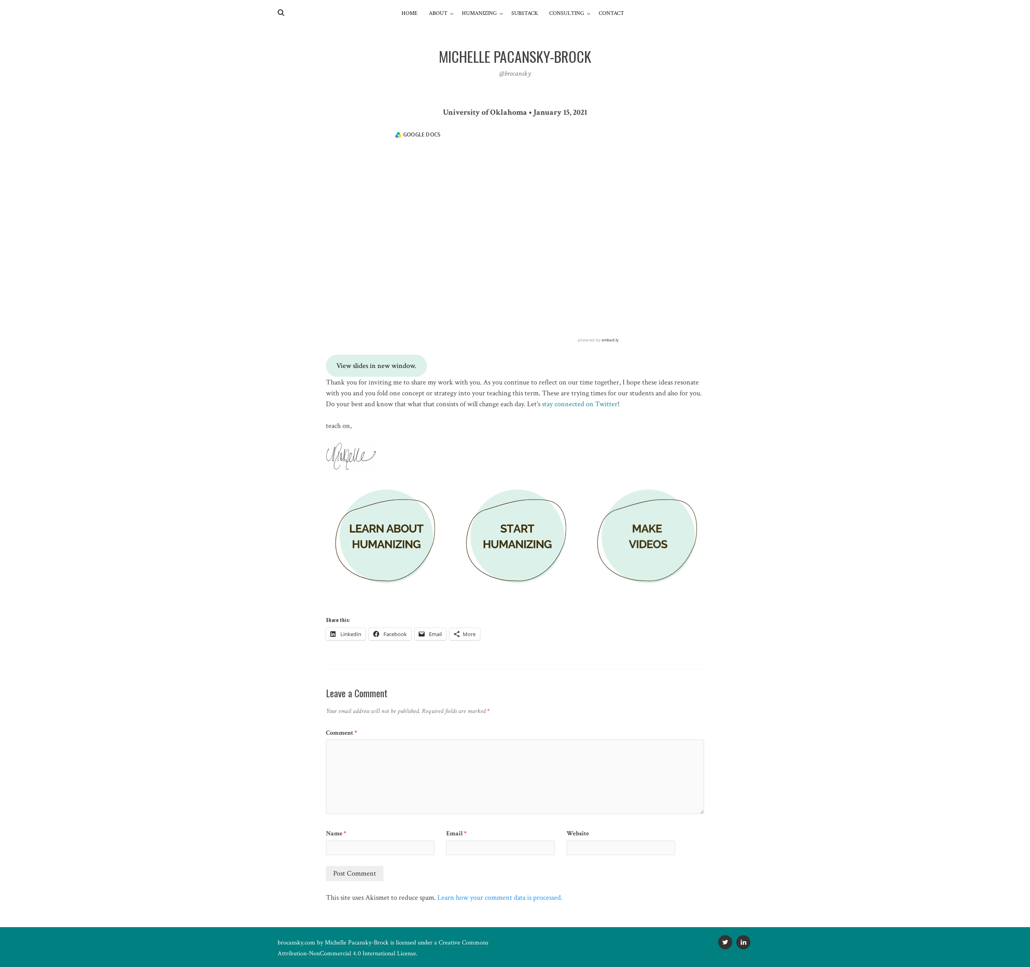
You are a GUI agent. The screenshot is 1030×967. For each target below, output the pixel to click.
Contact (611, 13)
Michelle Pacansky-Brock (357, 942)
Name (336, 833)
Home (410, 13)
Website (577, 833)
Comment (341, 733)
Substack (524, 13)
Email (456, 833)
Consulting (566, 13)
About (438, 13)
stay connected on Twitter (580, 404)
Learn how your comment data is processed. (499, 897)
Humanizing (479, 13)
